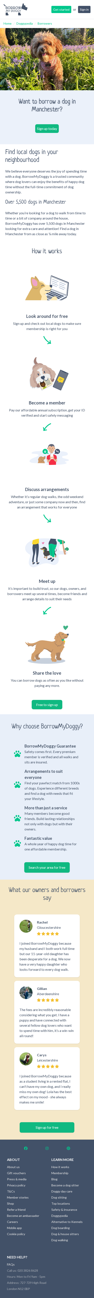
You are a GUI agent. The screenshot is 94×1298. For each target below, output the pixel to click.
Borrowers (45, 23)
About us (13, 1167)
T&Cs (11, 1191)
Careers (12, 1222)
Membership (59, 1173)
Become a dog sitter (65, 1185)
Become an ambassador (23, 1216)
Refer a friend (16, 1209)
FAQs (11, 1264)
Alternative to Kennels (67, 1222)
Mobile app (14, 1228)
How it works (60, 1167)
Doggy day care (61, 1191)
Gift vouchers (16, 1173)
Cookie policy (16, 1234)
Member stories (18, 1197)
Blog (54, 1179)
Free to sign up (47, 705)
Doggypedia (24, 23)
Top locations (60, 1203)
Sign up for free (47, 1127)
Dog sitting (59, 1197)
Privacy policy (16, 1185)
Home (7, 23)
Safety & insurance (64, 1209)
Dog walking (59, 1240)
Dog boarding (60, 1228)
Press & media (16, 1179)
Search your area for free (47, 867)
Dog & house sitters (65, 1234)
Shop (10, 1203)
